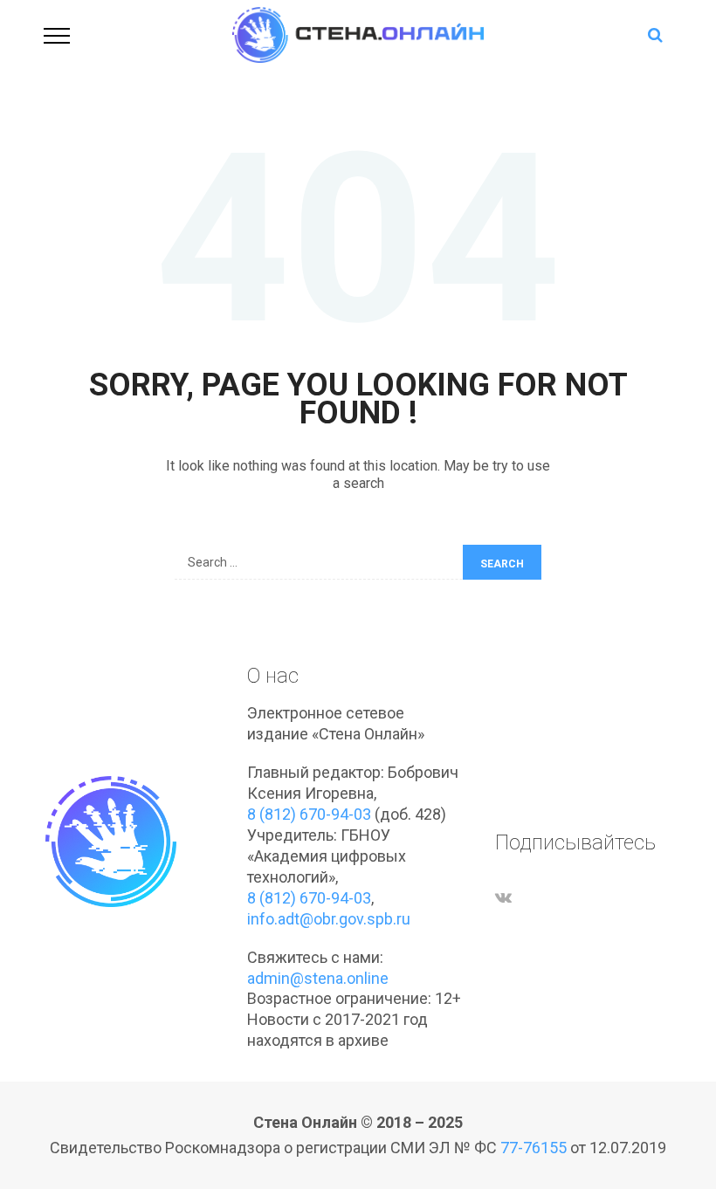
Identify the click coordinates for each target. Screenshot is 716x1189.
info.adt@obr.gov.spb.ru (328, 919)
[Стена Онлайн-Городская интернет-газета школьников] (358, 33)
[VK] (503, 897)
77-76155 (533, 1147)
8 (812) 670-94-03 (309, 814)
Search (502, 564)
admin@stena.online (318, 978)
